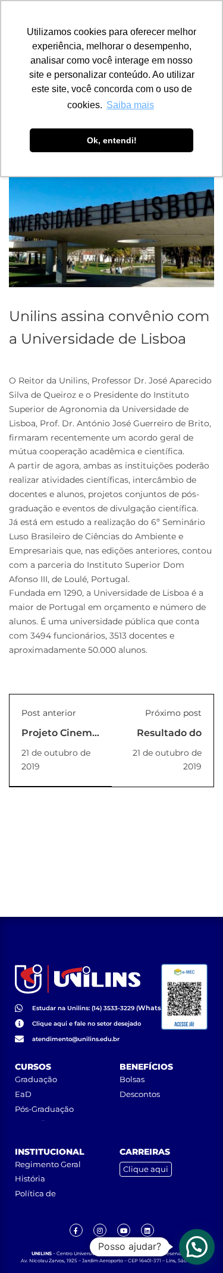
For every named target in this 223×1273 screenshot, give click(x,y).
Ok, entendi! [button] (112, 140)
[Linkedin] (147, 1230)
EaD (23, 1094)
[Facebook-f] (76, 1230)
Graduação (36, 1079)
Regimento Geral (48, 1164)
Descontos (140, 1094)
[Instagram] (99, 1230)
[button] (197, 1247)
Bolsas (132, 1079)
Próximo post (173, 713)
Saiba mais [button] (130, 105)
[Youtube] (123, 1230)
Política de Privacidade (38, 1198)
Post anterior (48, 713)
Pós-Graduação (44, 1109)
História (30, 1178)
